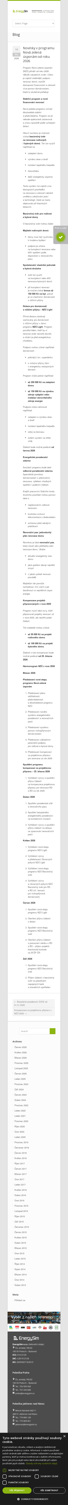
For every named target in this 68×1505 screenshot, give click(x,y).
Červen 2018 (21, 1152)
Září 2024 (19, 1089)
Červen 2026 (21, 1047)
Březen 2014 (21, 1274)
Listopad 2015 (21, 1211)
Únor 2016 (19, 1200)
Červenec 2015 (22, 1226)
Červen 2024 (21, 1094)
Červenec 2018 (22, 1147)
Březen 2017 (21, 1174)
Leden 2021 (20, 1115)
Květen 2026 (21, 1052)
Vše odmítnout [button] (49, 1490)
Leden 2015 (20, 1258)
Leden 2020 (20, 1137)
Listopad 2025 (21, 1068)
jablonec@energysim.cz (26, 1424)
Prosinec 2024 (21, 1084)
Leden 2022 (20, 1110)
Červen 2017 (21, 1168)
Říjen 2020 (20, 1126)
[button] (34, 1499)
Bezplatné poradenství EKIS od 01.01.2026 (30, 1003)
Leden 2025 (20, 1078)
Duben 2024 (20, 1100)
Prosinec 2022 (21, 1105)
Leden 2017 (20, 1184)
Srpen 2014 (20, 1269)
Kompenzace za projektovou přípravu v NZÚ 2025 (33, 1012)
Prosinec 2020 (21, 1121)
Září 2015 (19, 1221)
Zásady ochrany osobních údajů (41, 1463)
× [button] (64, 1436)
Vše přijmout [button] (17, 1490)
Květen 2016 (21, 1189)
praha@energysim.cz (24, 1393)
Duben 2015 (20, 1242)
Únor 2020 (19, 1131)
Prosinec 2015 (21, 1205)
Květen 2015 (21, 1237)
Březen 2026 (21, 1057)
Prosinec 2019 (21, 1142)
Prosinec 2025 (21, 1063)
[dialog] (34, 1469)
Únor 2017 (19, 1179)
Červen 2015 (21, 1232)
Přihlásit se (20, 1300)
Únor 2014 (19, 1279)
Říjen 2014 (20, 1263)
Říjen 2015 (20, 1216)
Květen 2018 (21, 1158)
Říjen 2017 (20, 1163)
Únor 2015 (19, 1253)
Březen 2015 (21, 1248)
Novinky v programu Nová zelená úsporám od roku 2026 (38, 54)
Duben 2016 (20, 1195)
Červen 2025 (21, 1073)
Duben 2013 (20, 1285)
